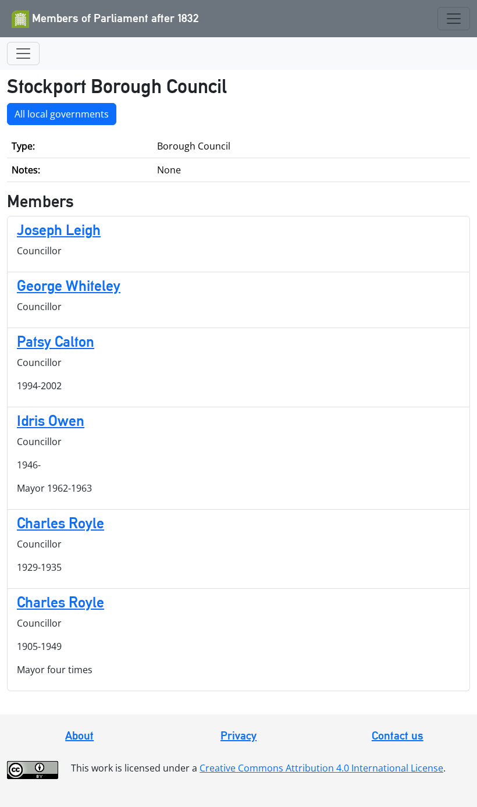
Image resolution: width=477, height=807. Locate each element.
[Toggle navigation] (453, 18)
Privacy (238, 735)
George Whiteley (68, 285)
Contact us (397, 735)
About (79, 735)
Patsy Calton (55, 341)
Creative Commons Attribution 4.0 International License (321, 768)
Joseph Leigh (59, 230)
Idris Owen (50, 420)
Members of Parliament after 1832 (114, 18)
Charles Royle (60, 523)
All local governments (62, 114)
